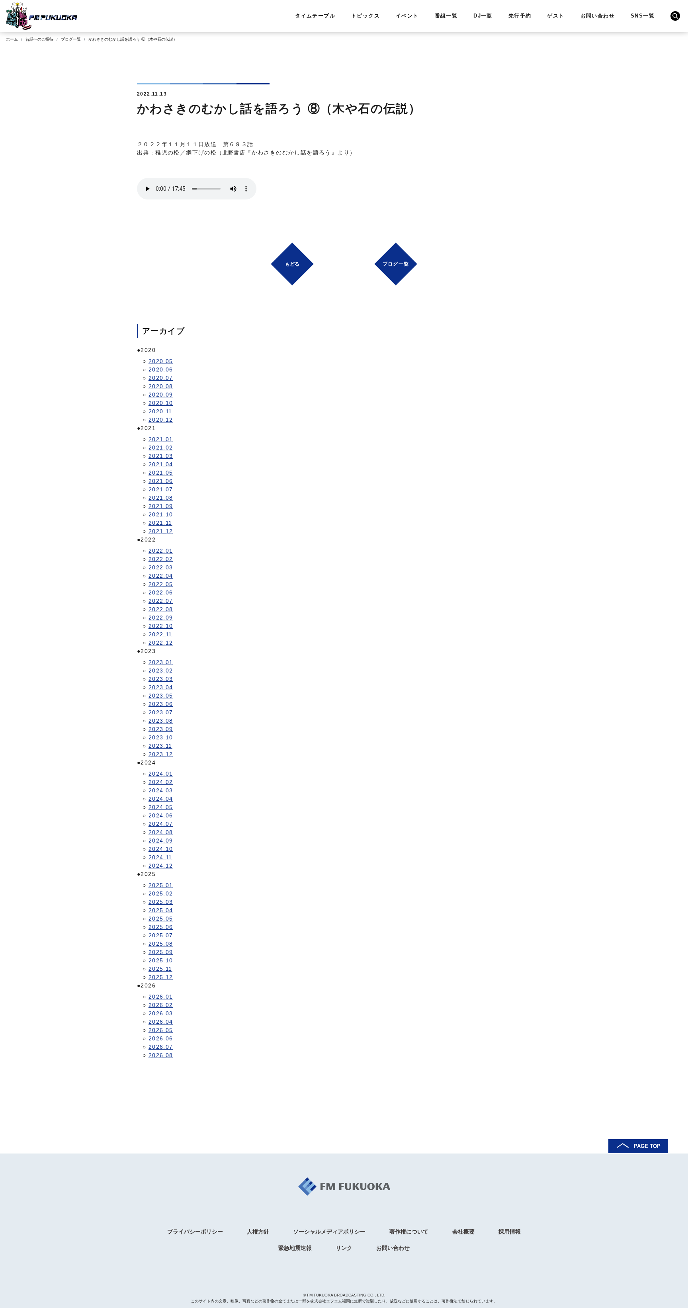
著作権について (408, 1231)
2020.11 (160, 411)
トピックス (365, 16)
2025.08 (161, 943)
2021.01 (161, 439)
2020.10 (161, 403)
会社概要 (463, 1231)
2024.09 (161, 840)
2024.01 (161, 773)
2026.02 (161, 1005)
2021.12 (161, 531)
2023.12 (161, 754)
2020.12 (161, 419)
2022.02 (161, 559)
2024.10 (161, 849)
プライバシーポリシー (195, 1231)
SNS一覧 (643, 16)
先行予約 (520, 16)
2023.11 (160, 746)
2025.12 (161, 977)
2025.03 (161, 902)
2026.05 (161, 1030)
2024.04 (161, 799)
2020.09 (161, 394)
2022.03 (161, 567)
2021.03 (161, 456)
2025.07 (161, 935)
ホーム (12, 39)
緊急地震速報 (295, 1248)
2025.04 (161, 910)
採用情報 (509, 1231)
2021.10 (161, 514)
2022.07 (161, 601)
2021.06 (161, 481)
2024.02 (161, 782)
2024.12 (161, 865)
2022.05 (161, 584)
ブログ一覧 (71, 39)
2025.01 (161, 885)
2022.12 (161, 642)
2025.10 (161, 960)
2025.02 (161, 893)
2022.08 (161, 609)
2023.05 (161, 695)
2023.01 (161, 662)
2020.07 (161, 378)
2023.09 (161, 729)
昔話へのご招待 (39, 39)
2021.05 (161, 472)
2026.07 (161, 1047)
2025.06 (161, 927)
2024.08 (161, 832)
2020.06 (161, 369)
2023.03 (161, 679)
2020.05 (161, 361)
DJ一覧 (483, 16)
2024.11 (160, 857)
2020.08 (161, 386)
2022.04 (161, 576)
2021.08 (161, 498)
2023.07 (161, 712)
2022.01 (161, 550)
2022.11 (160, 634)
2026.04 (161, 1022)
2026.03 (161, 1013)
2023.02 (161, 670)
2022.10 (161, 626)
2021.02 (161, 447)
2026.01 (161, 996)
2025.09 (161, 952)
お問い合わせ (597, 16)
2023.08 (161, 721)
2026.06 (161, 1038)
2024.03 (161, 790)
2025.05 (161, 918)
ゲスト (555, 16)
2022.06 (161, 592)
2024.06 (161, 815)
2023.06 (161, 704)
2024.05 (161, 807)
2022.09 (161, 617)
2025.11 (160, 969)
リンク (344, 1248)
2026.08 (161, 1055)
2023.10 (161, 737)
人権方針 (258, 1231)
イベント (407, 16)
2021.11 (160, 523)
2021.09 (161, 506)
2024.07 (161, 824)
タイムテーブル (315, 16)
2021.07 (161, 489)
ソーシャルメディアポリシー (329, 1231)
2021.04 (161, 464)
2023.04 (161, 687)
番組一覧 (446, 16)
